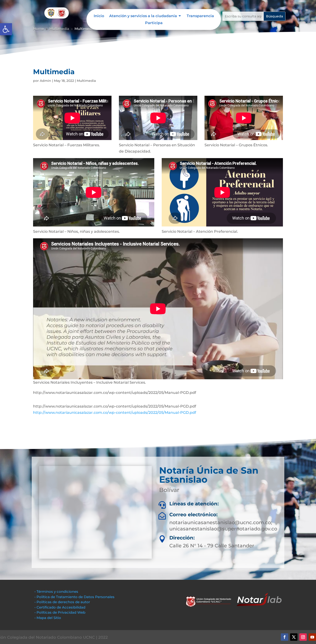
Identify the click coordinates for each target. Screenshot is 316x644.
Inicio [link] (99, 16)
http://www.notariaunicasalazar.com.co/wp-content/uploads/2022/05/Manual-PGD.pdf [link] (114, 412)
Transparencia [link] (200, 16)
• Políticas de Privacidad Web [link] (59, 612)
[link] (6, 29)
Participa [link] (154, 23)
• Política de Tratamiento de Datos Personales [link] (74, 597)
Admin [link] (45, 81)
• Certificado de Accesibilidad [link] (59, 607)
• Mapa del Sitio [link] (48, 617)
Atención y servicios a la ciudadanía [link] (143, 16)
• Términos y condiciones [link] (56, 591)
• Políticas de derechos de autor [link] (62, 602)
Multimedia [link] (86, 81)
